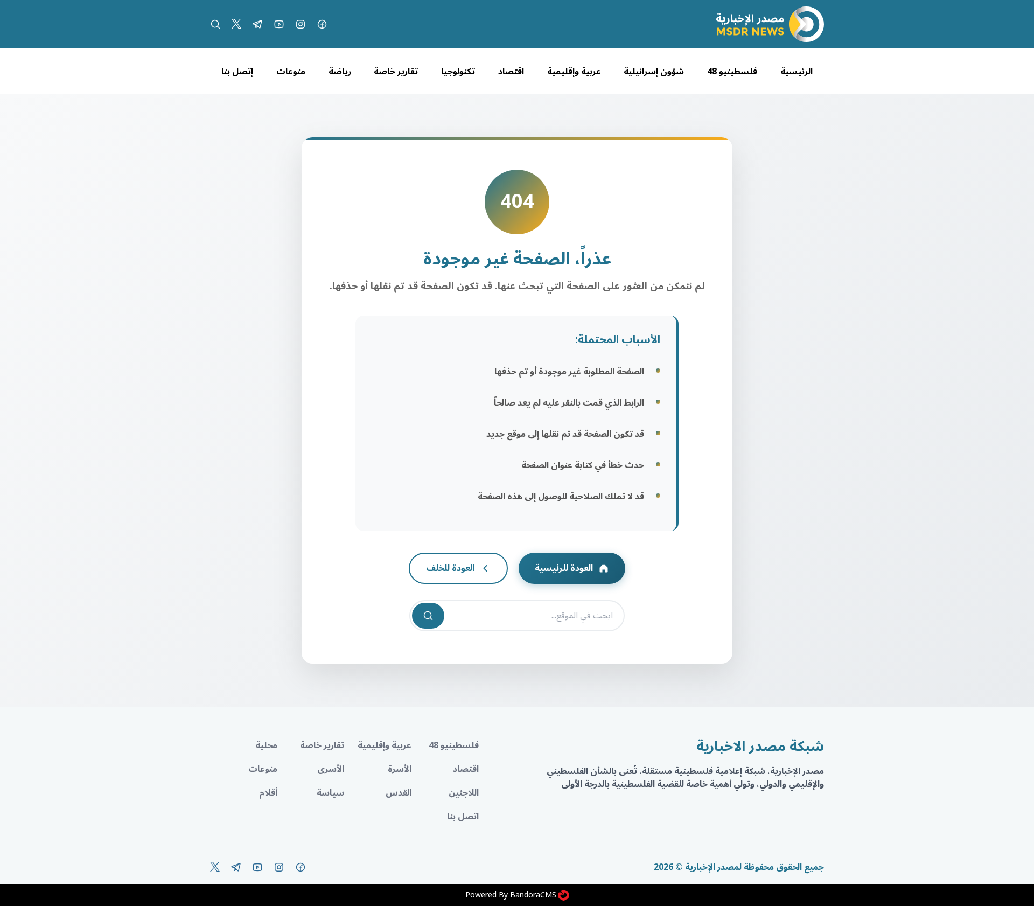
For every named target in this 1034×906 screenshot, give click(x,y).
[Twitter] (236, 24)
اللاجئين (464, 792)
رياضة (340, 71)
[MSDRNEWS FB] (322, 24)
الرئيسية (796, 71)
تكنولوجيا (458, 71)
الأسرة (399, 769)
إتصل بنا (237, 71)
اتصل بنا (463, 816)
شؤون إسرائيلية (654, 71)
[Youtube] (279, 24)
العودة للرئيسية (564, 568)
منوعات (290, 71)
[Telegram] (257, 24)
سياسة (330, 792)
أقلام (268, 792)
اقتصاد (511, 71)
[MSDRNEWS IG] (300, 24)
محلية (266, 745)
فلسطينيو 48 (732, 71)
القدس (398, 792)
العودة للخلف (450, 568)
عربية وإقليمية (574, 71)
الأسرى (330, 769)
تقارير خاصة (396, 71)
